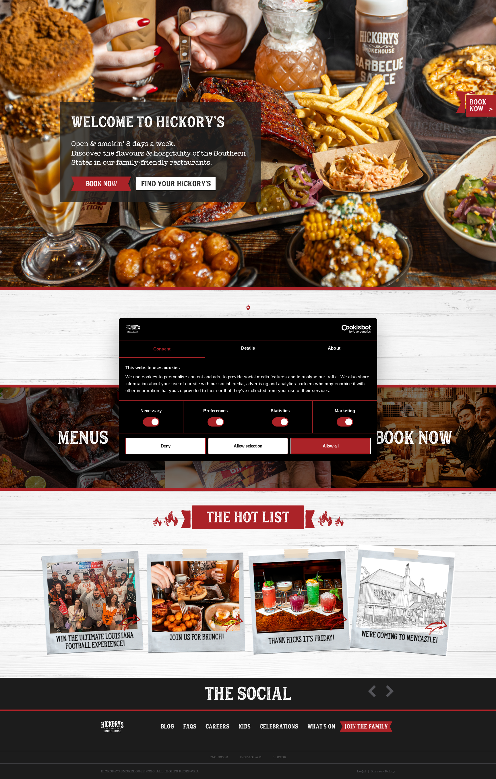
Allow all (331, 445)
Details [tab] (248, 348)
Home (112, 715)
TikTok (279, 757)
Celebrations (279, 726)
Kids (245, 726)
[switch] (216, 422)
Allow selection (248, 445)
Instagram (250, 757)
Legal (361, 771)
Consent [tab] (161, 348)
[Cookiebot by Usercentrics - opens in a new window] (346, 329)
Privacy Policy (383, 771)
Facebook (219, 757)
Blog (167, 726)
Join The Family (366, 726)
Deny (165, 445)
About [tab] (334, 348)
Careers (217, 726)
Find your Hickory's (176, 183)
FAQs (189, 726)
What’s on (321, 726)
